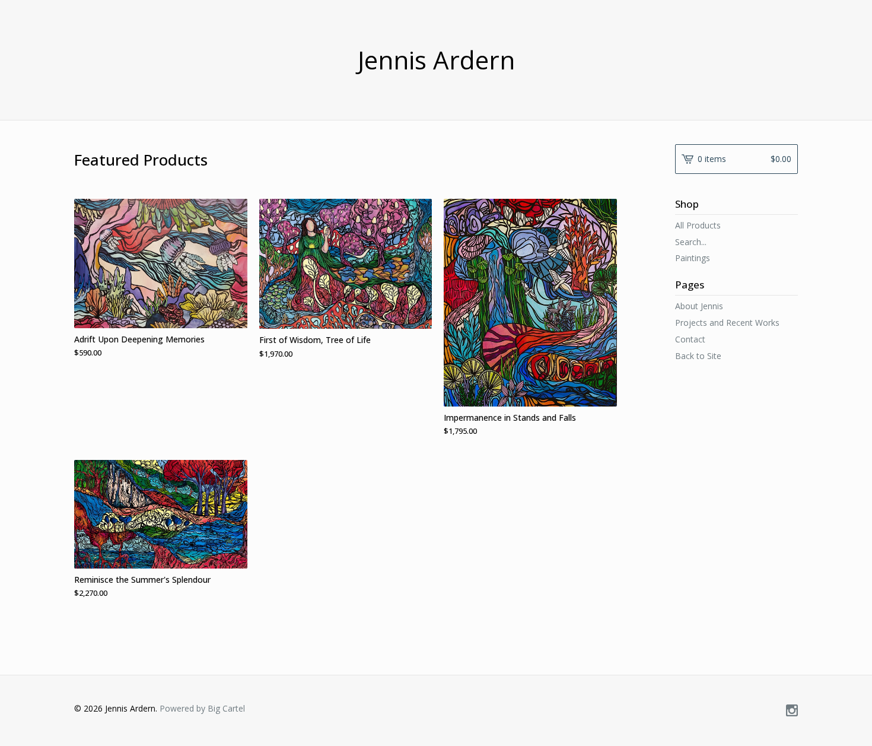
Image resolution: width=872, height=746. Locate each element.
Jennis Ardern (436, 59)
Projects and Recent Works (727, 322)
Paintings (692, 258)
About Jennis (699, 306)
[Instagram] (792, 711)
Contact (690, 339)
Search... (690, 242)
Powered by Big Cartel (202, 708)
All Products (698, 225)
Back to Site (698, 355)
